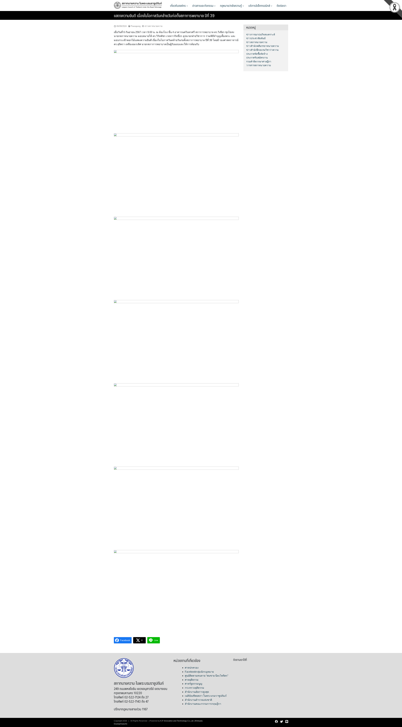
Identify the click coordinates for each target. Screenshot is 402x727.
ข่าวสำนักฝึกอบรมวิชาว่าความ (262, 50)
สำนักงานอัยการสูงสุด (197, 692)
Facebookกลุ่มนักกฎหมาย (199, 671)
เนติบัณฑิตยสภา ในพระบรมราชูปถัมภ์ (206, 695)
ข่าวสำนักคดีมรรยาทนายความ (262, 46)
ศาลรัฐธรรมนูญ (193, 683)
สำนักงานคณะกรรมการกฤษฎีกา (203, 703)
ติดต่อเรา (281, 5)
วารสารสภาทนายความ (258, 65)
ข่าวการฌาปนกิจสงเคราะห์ (260, 34)
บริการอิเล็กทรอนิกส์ (259, 5)
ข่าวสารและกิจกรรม (203, 5)
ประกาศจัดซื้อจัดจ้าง (257, 53)
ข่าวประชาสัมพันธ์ (256, 38)
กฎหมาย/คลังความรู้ (231, 5)
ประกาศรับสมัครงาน (257, 57)
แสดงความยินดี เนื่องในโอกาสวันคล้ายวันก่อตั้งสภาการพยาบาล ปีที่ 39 (164, 15)
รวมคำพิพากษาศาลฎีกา (258, 61)
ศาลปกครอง (191, 667)
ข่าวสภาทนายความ (154, 26)
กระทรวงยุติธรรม (194, 687)
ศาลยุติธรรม (191, 679)
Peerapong (136, 26)
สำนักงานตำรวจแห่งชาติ (198, 700)
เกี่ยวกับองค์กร (178, 5)
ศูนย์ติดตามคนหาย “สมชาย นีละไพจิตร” (206, 675)
